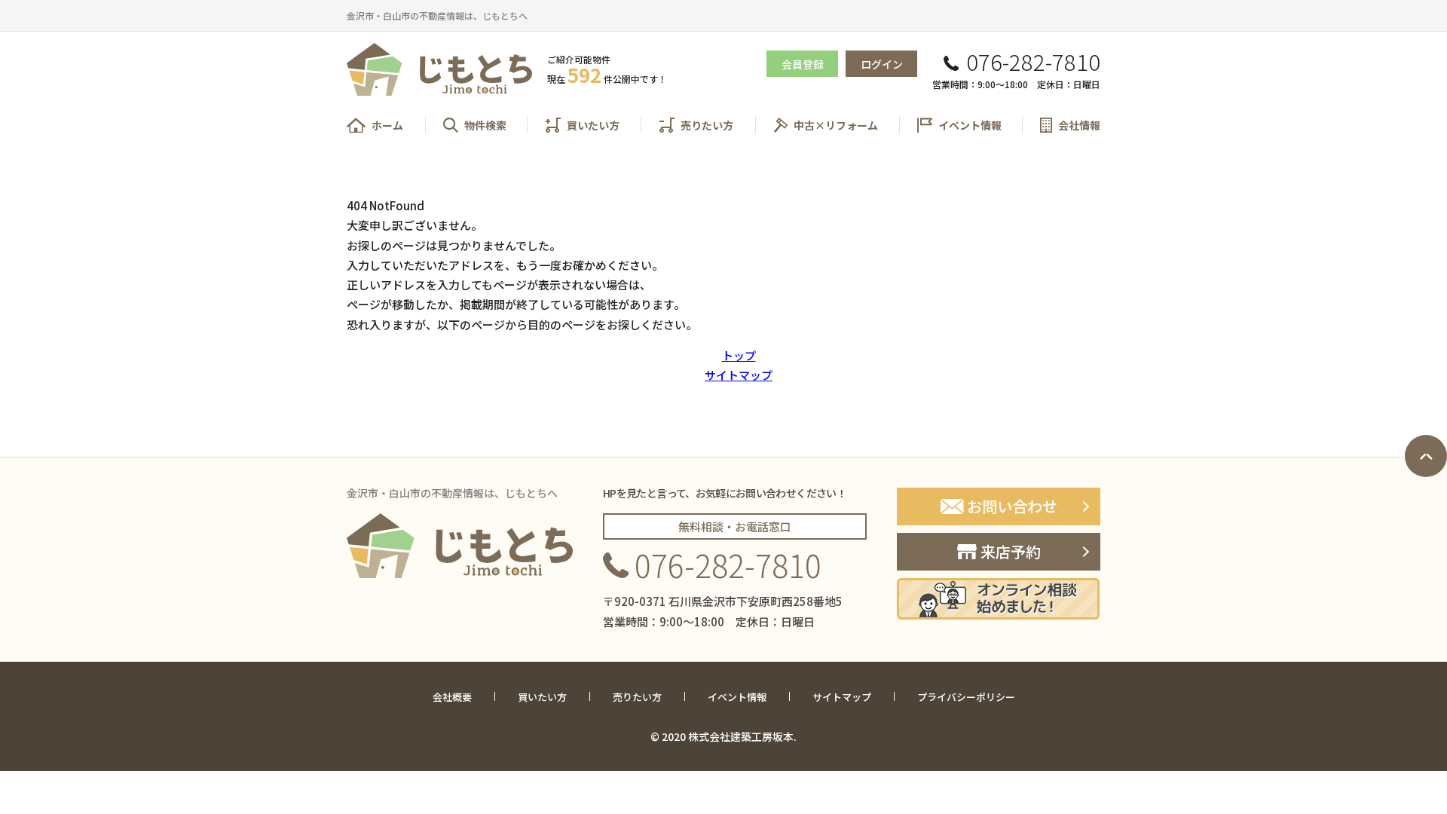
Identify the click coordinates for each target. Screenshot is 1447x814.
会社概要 (452, 697)
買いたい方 (593, 125)
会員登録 (803, 64)
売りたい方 (707, 125)
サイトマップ (738, 375)
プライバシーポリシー (966, 697)
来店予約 (1010, 551)
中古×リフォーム (836, 125)
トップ (739, 355)
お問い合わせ (1012, 506)
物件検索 (485, 125)
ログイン (882, 64)
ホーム (387, 125)
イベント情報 (970, 125)
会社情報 (1079, 125)
